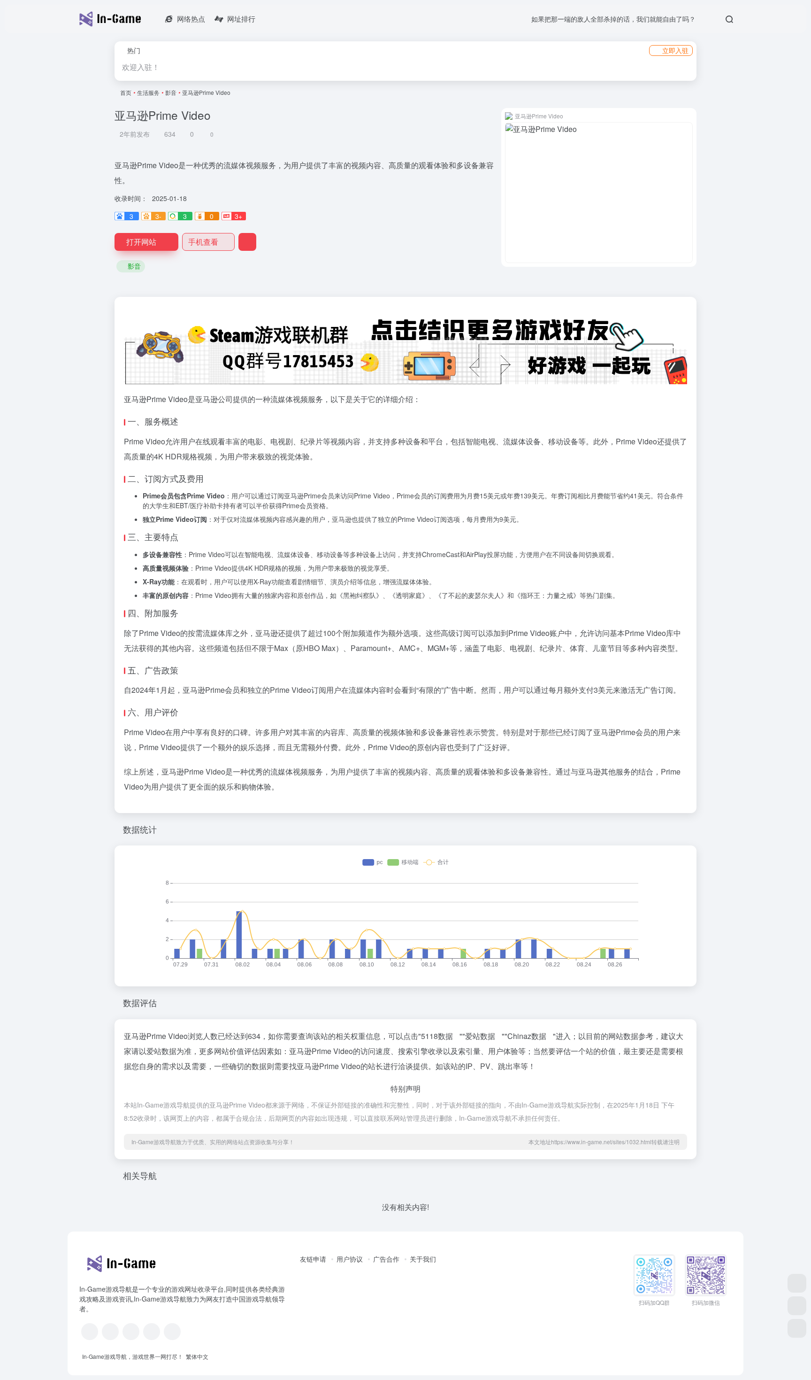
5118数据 (437, 1036)
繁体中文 (197, 1356)
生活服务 (148, 92)
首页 (125, 92)
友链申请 (313, 1259)
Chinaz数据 (526, 1036)
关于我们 (423, 1259)
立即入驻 (675, 50)
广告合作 (386, 1259)
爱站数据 (480, 1036)
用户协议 (350, 1259)
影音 (170, 92)
